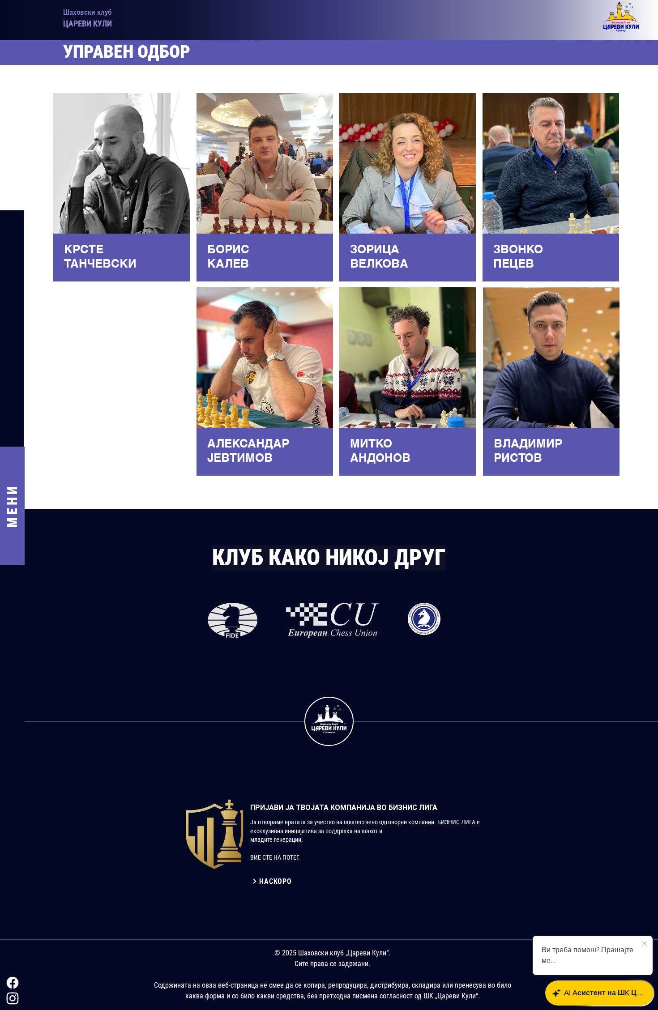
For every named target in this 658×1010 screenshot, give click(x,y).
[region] (120, 189)
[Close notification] (644, 944)
